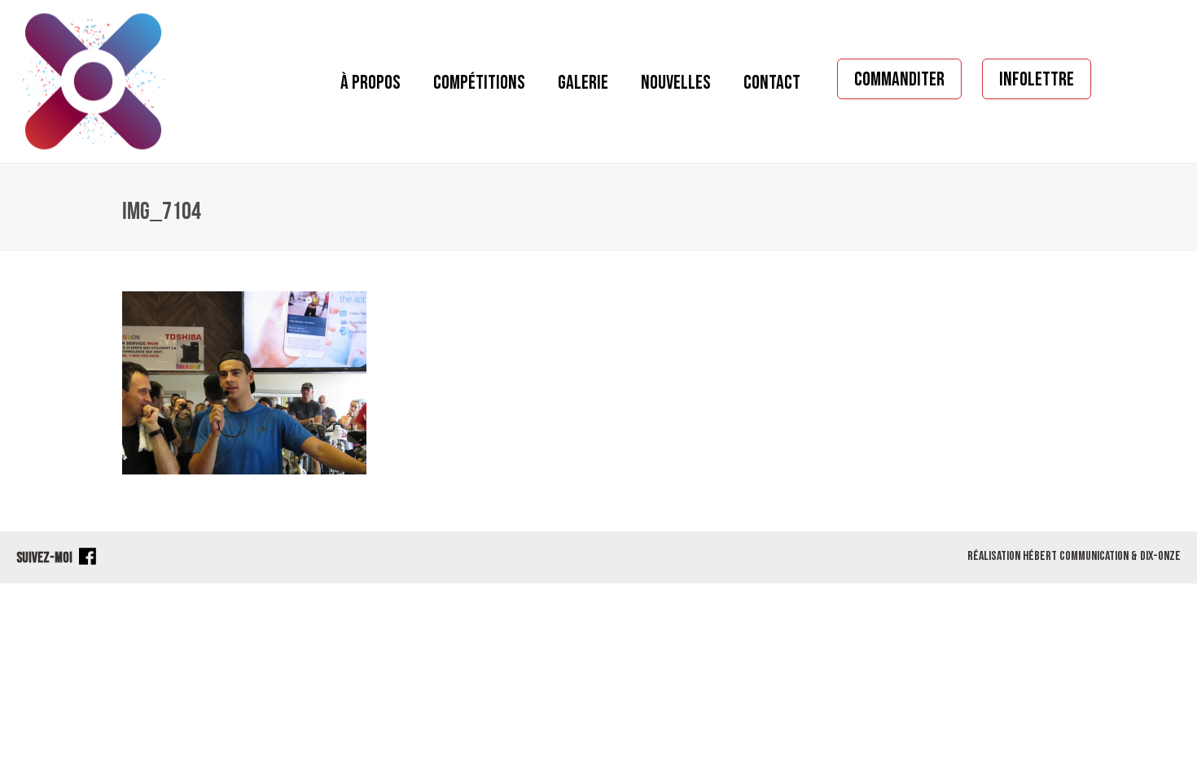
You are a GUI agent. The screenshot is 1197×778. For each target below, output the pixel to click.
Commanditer (899, 79)
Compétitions (479, 82)
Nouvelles (676, 82)
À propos (370, 82)
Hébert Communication (1076, 556)
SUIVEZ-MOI (45, 557)
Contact (771, 82)
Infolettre (1036, 79)
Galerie (583, 82)
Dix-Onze (1160, 556)
